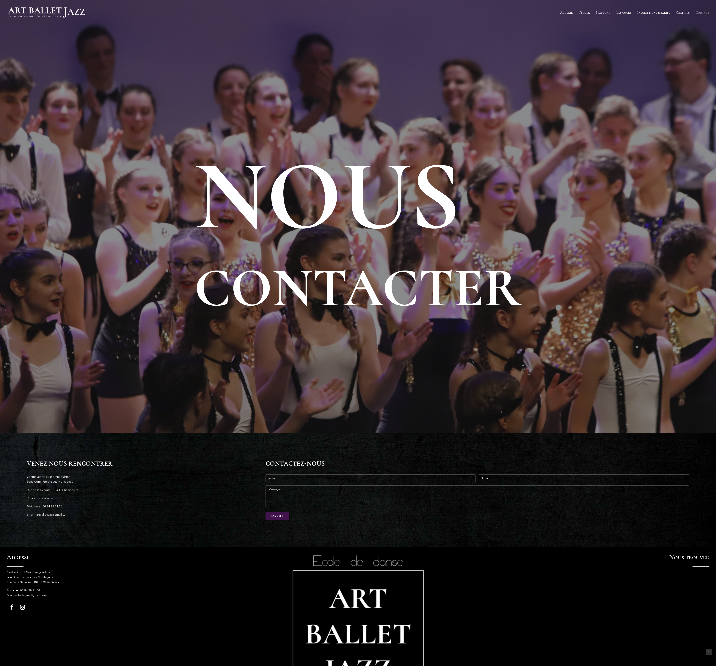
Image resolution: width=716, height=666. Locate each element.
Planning (603, 12)
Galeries (683, 12)
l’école (584, 12)
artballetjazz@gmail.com (31, 595)
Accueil (566, 12)
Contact (702, 12)
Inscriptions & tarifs (653, 12)
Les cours (623, 12)
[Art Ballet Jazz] (47, 12)
